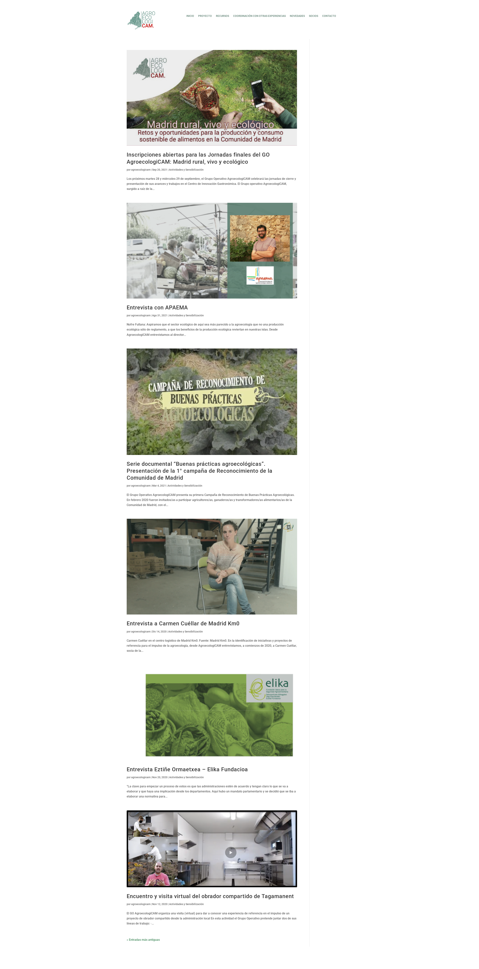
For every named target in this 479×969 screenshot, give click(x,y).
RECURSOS (222, 16)
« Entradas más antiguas (143, 940)
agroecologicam (140, 169)
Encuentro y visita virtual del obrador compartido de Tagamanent (210, 896)
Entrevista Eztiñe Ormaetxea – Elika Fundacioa (187, 769)
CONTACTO (329, 16)
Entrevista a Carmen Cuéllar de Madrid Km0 (183, 623)
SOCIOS (313, 16)
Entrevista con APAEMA (157, 307)
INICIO (190, 16)
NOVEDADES (297, 16)
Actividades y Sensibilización (186, 169)
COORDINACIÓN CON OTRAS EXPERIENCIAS (259, 16)
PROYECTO (205, 16)
